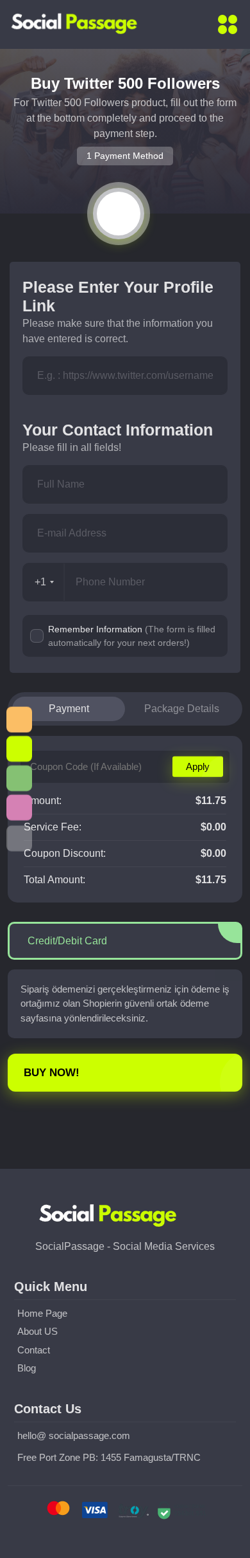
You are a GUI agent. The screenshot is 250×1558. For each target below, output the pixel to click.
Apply (198, 765)
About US (37, 1331)
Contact (33, 1349)
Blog (26, 1367)
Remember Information (131, 636)
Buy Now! (51, 1073)
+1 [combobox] (40, 581)
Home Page (42, 1313)
